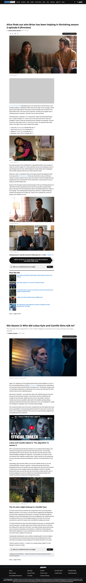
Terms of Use (43, 573)
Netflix (32, 2)
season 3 (33, 385)
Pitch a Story (12, 573)
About (10, 570)
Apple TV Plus (17, 313)
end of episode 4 (23, 176)
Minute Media (10, 579)
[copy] (18, 34)
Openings (29, 570)
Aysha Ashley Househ (14, 30)
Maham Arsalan (12, 333)
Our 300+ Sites (59, 570)
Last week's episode (14, 106)
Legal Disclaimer (72, 573)
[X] (77, 1)
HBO (28, 2)
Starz (44, 2)
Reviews (23, 2)
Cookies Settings (44, 575)
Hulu (48, 2)
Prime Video (38, 2)
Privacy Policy (31, 573)
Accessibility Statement (15, 575)
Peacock (52, 2)
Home (10, 313)
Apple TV (58, 2)
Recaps (18, 2)
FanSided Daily (72, 570)
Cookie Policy (58, 573)
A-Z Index (29, 575)
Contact (42, 570)
